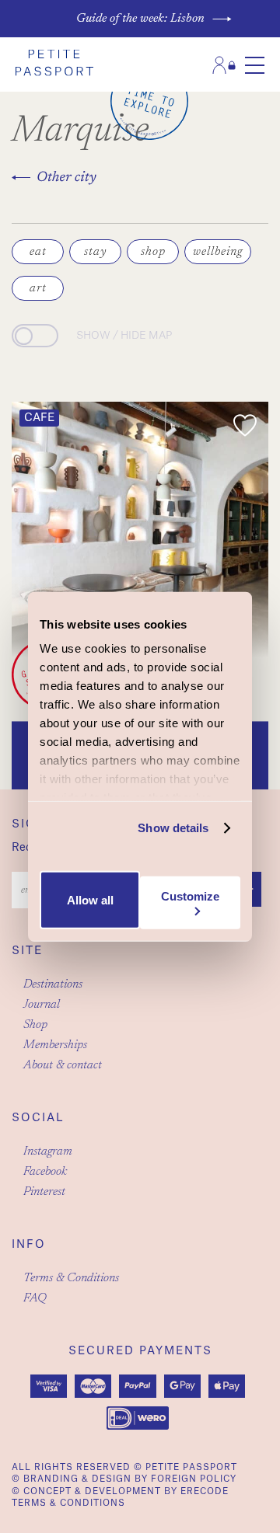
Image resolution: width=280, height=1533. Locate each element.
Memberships (55, 1045)
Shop (35, 1025)
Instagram (47, 1151)
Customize (190, 896)
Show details (173, 827)
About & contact (62, 1065)
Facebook (45, 1171)
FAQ (35, 1298)
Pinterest (44, 1192)
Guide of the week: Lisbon (140, 18)
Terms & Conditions (71, 1278)
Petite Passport (191, 1467)
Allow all (90, 900)
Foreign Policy (193, 1479)
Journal (41, 1004)
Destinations (52, 984)
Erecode (204, 1491)
